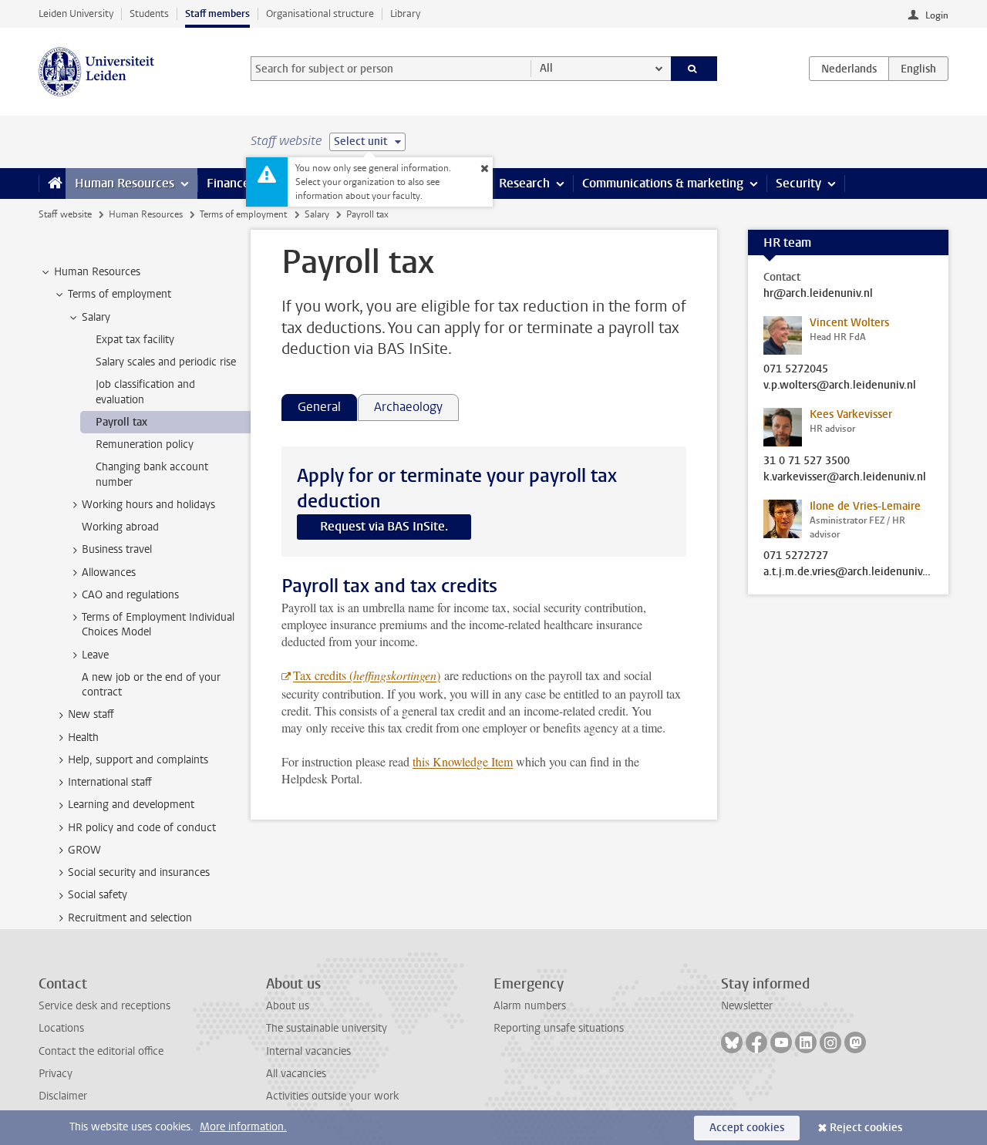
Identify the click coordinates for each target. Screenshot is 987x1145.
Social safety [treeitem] (97, 894)
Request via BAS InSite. (384, 526)
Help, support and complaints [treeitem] (138, 760)
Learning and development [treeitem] (131, 804)
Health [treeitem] (83, 737)
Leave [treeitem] (95, 655)
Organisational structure (320, 13)
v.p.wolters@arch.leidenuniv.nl (839, 385)
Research (524, 183)
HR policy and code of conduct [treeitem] (142, 827)
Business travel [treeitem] (117, 549)
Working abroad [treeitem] (120, 527)
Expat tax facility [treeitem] (135, 339)
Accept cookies (746, 1127)
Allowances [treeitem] (109, 572)
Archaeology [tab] (408, 407)
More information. (243, 1127)
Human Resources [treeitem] (97, 271)
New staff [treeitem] (91, 714)
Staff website (65, 214)
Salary (317, 214)
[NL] (849, 68)
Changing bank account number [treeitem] (152, 474)
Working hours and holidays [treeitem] (148, 504)
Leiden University (76, 13)
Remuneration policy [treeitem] (145, 444)
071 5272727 (795, 556)
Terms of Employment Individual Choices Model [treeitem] (158, 624)
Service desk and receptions (104, 1006)
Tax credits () (366, 675)
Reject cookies (866, 1127)
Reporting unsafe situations (559, 1028)
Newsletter (747, 1006)
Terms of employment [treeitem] (119, 294)
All (546, 68)
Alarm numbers (530, 1006)
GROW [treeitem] (84, 850)
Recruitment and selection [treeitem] (130, 918)
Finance (228, 183)
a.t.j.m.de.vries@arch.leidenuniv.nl (848, 572)
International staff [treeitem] (110, 782)
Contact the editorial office (101, 1051)
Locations (61, 1028)
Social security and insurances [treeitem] (139, 872)
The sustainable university (326, 1028)
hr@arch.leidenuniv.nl (818, 294)
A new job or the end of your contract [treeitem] (151, 684)
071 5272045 (795, 369)
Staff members (217, 13)
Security (798, 183)
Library (405, 13)
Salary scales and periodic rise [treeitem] (166, 362)
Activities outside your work (332, 1096)
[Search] (694, 68)
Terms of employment (243, 214)
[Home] (52, 183)
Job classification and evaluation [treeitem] (145, 391)
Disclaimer (63, 1096)
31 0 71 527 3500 (806, 461)
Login (936, 15)
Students (149, 13)
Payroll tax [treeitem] (121, 422)
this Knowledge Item (463, 761)
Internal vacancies (308, 1051)
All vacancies (296, 1073)
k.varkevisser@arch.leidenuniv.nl (844, 477)
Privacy (55, 1073)
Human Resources (124, 183)
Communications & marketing (662, 183)
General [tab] (319, 407)
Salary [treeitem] (96, 317)
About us (287, 1006)
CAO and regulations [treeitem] (130, 595)
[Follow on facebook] (756, 1042)
